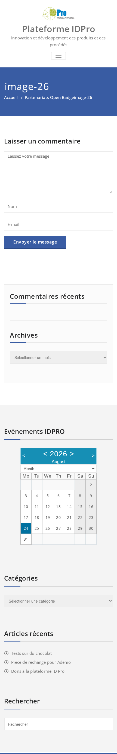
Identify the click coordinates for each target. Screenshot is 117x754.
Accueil (11, 97)
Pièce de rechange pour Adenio (41, 662)
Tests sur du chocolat (31, 653)
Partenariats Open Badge (49, 97)
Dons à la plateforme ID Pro (37, 671)
